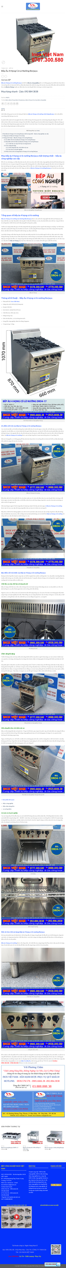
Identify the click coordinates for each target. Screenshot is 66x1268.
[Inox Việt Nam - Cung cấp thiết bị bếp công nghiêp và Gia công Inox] (33, 6)
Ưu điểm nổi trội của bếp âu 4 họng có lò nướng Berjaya (19, 139)
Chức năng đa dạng (10, 145)
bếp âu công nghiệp (42, 100)
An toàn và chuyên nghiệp (14, 149)
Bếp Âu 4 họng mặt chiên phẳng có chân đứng (32, 1148)
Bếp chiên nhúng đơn (8, 806)
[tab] (3, 110)
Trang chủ (4, 68)
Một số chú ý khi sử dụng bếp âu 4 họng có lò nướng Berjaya (21, 151)
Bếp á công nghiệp (8, 803)
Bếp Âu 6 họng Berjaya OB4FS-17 (9, 1147)
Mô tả (3, 110)
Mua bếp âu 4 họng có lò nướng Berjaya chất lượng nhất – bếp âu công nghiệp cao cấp (25, 133)
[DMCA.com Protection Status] (56, 1185)
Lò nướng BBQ (7, 809)
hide (38, 130)
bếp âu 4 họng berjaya (20, 100)
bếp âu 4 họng (12, 100)
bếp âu (6, 100)
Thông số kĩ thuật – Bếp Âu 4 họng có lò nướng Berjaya (17, 137)
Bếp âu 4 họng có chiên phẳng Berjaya (54, 1147)
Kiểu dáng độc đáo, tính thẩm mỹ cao (17, 147)
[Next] (65, 1141)
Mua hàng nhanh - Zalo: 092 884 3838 (19, 91)
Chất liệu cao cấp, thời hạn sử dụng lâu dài (18, 143)
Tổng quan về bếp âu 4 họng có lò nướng (13, 135)
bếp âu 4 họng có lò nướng (31, 100)
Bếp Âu (11, 68)
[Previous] (1, 1141)
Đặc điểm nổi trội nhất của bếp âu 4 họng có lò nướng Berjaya (21, 141)
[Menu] (2, 6)
